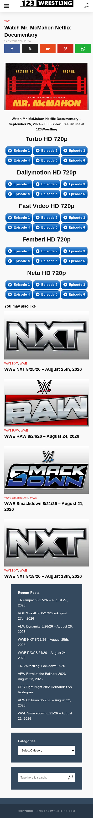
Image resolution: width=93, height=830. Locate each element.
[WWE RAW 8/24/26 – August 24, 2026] (46, 402)
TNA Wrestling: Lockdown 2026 (41, 666)
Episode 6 (77, 160)
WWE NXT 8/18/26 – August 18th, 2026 (43, 576)
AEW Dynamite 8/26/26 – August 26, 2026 (45, 629)
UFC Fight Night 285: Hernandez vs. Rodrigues (45, 689)
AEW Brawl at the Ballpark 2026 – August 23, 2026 (43, 676)
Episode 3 (77, 150)
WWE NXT (11, 363)
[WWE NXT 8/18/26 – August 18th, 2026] (46, 542)
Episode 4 (22, 160)
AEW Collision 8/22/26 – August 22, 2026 (44, 702)
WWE (7, 21)
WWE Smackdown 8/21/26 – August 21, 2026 (43, 506)
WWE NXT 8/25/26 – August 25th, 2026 (43, 369)
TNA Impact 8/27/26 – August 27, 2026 (43, 602)
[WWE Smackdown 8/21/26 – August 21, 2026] (46, 470)
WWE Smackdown (16, 497)
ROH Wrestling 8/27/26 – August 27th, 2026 (42, 615)
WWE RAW (11, 430)
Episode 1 (22, 150)
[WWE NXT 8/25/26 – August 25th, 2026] (46, 335)
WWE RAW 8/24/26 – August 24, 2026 (41, 436)
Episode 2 (49, 150)
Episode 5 (49, 160)
